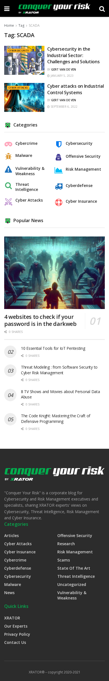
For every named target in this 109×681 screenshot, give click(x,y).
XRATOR (12, 618)
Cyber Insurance (81, 201)
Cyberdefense (79, 185)
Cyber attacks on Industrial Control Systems (75, 89)
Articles (11, 535)
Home (9, 25)
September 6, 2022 (63, 107)
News (9, 592)
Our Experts (15, 626)
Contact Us (15, 642)
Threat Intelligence (26, 187)
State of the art (73, 568)
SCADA (34, 25)
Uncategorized (71, 584)
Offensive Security (83, 156)
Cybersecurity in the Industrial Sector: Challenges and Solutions (73, 55)
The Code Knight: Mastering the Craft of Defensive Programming (55, 418)
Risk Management (83, 169)
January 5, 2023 (62, 76)
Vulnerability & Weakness (29, 171)
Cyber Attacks (18, 87)
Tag (21, 25)
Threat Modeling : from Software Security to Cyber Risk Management (59, 369)
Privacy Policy (17, 634)
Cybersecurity (19, 50)
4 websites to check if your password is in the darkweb (40, 320)
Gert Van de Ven (63, 69)
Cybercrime (26, 143)
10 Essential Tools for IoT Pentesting (53, 348)
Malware (23, 155)
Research (66, 543)
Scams (63, 560)
